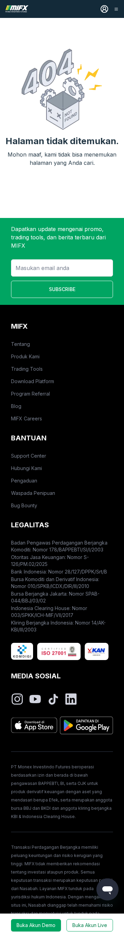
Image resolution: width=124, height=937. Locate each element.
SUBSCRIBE (62, 289)
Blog (16, 406)
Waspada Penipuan (33, 493)
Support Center (28, 456)
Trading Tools (27, 369)
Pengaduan (24, 481)
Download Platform (32, 381)
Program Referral (30, 394)
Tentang (20, 344)
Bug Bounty (24, 505)
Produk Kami (25, 356)
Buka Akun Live (89, 925)
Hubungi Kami (26, 468)
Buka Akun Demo (36, 925)
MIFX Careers (26, 418)
